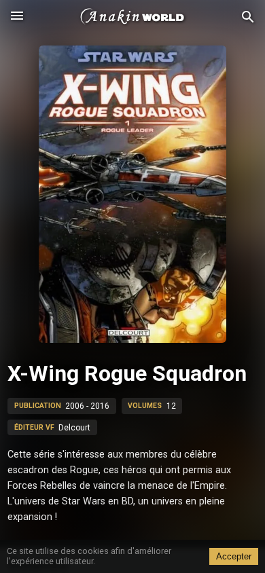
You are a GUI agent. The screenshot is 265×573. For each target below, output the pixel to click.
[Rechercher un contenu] (248, 17)
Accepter (233, 556)
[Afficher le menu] (17, 16)
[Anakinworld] (132, 17)
